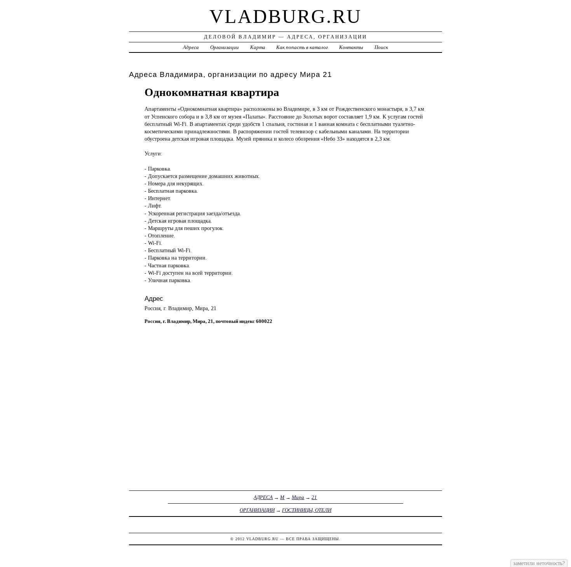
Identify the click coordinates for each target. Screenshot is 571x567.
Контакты (351, 47)
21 (314, 497)
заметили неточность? (539, 563)
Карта (257, 47)
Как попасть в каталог (302, 47)
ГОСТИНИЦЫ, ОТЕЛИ (306, 510)
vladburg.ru (285, 16)
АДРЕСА (263, 497)
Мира (298, 497)
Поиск (381, 47)
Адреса (191, 47)
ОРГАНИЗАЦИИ (257, 510)
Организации (224, 47)
